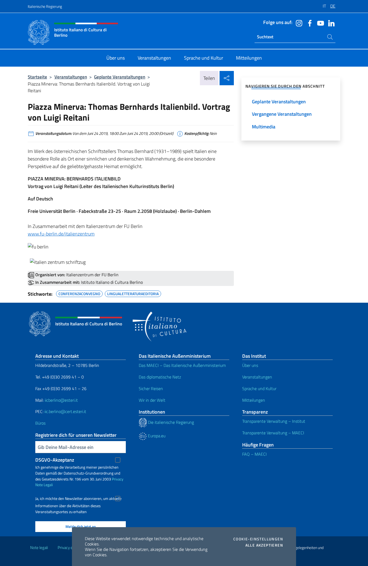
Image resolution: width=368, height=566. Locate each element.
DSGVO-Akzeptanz (54, 459)
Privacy (117, 479)
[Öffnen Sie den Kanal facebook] (308, 22)
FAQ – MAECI (254, 454)
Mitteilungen (253, 400)
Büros (40, 423)
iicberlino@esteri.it (61, 400)
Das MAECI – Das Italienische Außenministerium (182, 365)
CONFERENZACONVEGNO (79, 293)
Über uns (250, 365)
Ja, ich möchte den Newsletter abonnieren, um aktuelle (78, 499)
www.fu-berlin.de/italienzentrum (61, 233)
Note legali (39, 547)
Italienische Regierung (45, 6)
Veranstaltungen (70, 76)
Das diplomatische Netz (160, 377)
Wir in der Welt (152, 400)
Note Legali (44, 484)
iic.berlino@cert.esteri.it (65, 411)
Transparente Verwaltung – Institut (273, 421)
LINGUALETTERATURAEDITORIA (133, 293)
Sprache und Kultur (259, 388)
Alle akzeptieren (264, 545)
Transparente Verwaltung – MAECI (273, 432)
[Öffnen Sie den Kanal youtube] (319, 22)
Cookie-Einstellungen (258, 539)
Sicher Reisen (151, 388)
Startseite (37, 76)
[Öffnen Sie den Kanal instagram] (297, 22)
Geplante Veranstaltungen (119, 76)
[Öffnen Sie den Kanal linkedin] (330, 22)
